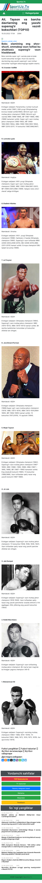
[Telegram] (25, 760)
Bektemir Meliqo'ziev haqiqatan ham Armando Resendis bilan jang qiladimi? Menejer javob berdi (21, 853)
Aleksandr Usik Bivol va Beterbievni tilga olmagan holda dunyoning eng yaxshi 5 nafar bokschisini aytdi (21, 823)
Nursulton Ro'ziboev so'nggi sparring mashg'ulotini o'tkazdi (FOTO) (21, 868)
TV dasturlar (21, 784)
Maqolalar (21, 798)
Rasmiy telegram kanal (21, 788)
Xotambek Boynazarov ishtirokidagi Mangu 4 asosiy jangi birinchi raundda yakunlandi (21, 830)
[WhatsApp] (20, 760)
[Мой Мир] (8, 760)
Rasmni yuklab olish (9, 41)
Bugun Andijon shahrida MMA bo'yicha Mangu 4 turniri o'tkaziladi (21, 860)
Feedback (21, 802)
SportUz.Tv (27, 877)
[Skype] (23, 760)
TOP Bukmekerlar (21, 779)
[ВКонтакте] (3, 760)
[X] (11, 760)
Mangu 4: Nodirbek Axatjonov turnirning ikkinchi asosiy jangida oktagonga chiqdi (21, 838)
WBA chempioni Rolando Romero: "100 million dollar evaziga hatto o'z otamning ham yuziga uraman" (21, 845)
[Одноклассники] (5, 760)
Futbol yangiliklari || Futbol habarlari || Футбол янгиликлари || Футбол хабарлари (20, 751)
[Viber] (17, 760)
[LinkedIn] (14, 760)
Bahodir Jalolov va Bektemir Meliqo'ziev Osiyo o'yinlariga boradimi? (21, 815)
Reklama (21, 793)
